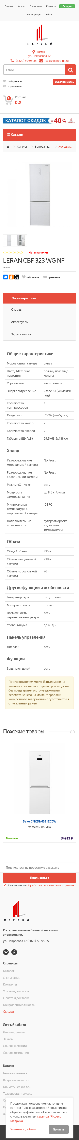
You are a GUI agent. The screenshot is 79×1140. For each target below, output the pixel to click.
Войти (49, 14)
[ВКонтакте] (5, 277)
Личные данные (14, 1032)
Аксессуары (19, 322)
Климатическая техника (17, 1087)
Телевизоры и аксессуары (17, 1093)
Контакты (51, 6)
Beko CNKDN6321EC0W (39, 821)
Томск (41, 51)
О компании (36, 6)
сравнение (15, 86)
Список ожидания (16, 1053)
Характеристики (24, 298)
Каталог (22, 6)
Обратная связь (64, 82)
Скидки (67, 6)
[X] (16, 277)
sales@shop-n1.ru (57, 60)
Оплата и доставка (16, 998)
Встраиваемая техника (17, 1080)
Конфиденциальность (18, 1005)
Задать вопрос (21, 334)
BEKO (48, 827)
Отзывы (16, 309)
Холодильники (67, 146)
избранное (15, 81)
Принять (58, 1129)
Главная (9, 6)
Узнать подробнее (23, 1129)
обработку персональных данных (50, 885)
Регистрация (34, 14)
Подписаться (39, 878)
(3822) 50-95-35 (26, 60)
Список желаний (15, 1046)
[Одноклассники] (11, 277)
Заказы (8, 1039)
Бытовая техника (45, 146)
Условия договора (16, 991)
